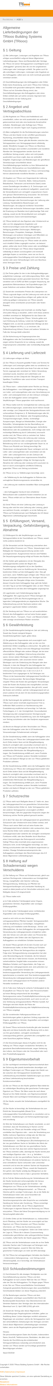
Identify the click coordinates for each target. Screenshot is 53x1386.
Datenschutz (10, 1372)
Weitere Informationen (8, 1385)
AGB (2, 1372)
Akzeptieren (4, 1382)
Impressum (20, 1372)
